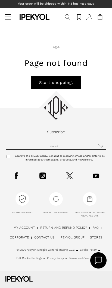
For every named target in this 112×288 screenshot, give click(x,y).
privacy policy (39, 156)
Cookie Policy (88, 249)
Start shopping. (56, 82)
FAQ (95, 228)
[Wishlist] (78, 20)
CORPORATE (19, 237)
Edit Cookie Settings (29, 258)
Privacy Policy (55, 258)
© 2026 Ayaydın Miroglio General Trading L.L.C (46, 249)
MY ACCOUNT (24, 228)
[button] (8, 20)
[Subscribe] (101, 146)
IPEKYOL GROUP (72, 237)
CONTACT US (44, 237)
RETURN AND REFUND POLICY (63, 228)
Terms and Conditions (83, 258)
